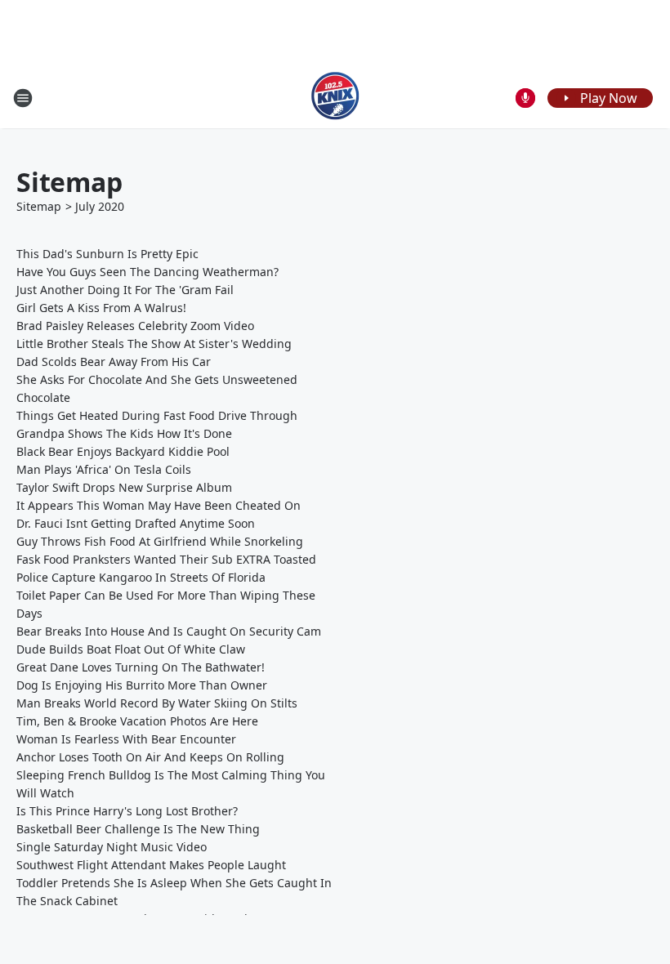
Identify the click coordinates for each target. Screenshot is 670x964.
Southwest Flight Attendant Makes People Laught (151, 865)
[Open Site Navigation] (23, 98)
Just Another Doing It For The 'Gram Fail (125, 289)
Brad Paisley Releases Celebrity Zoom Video (135, 325)
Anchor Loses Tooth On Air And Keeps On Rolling (150, 757)
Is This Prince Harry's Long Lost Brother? (127, 811)
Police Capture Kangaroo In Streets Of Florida (141, 577)
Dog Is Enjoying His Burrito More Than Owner (141, 685)
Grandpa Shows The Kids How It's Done (124, 433)
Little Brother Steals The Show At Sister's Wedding (154, 343)
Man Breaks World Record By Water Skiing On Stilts (156, 703)
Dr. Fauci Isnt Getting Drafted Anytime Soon (135, 523)
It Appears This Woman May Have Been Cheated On (158, 505)
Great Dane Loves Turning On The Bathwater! (140, 667)
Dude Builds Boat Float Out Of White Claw (130, 649)
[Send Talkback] (525, 98)
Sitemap (38, 206)
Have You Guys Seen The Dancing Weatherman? (147, 271)
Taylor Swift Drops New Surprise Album (124, 487)
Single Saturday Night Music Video (111, 847)
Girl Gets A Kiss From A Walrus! (101, 307)
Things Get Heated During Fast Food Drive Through (156, 415)
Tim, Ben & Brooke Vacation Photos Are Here (137, 721)
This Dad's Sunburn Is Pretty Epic (107, 253)
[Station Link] (335, 97)
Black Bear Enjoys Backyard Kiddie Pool (123, 451)
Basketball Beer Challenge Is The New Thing (138, 829)
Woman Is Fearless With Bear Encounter (126, 739)
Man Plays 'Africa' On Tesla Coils (103, 469)
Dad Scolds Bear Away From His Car (113, 361)
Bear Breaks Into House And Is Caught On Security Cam (168, 631)
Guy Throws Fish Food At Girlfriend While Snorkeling (159, 541)
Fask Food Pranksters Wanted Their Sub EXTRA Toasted (166, 559)
